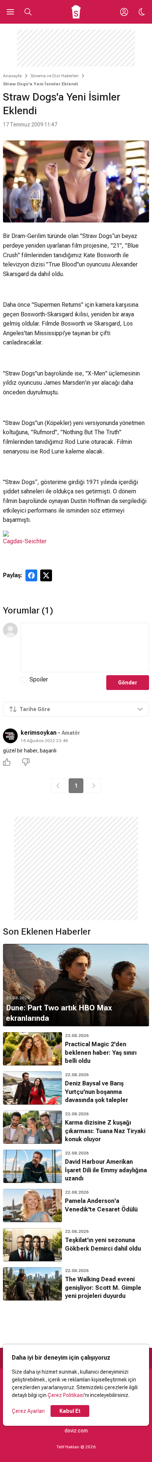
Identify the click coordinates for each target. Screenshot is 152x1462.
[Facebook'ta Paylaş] (31, 575)
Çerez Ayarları (28, 1411)
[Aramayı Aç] (28, 11)
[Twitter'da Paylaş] (46, 575)
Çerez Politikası (66, 1395)
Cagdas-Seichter (24, 541)
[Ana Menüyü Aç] (10, 11)
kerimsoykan (38, 732)
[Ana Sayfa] (76, 11)
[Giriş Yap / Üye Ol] (124, 11)
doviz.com (76, 1431)
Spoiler (39, 679)
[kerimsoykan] (10, 735)
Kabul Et (69, 1411)
